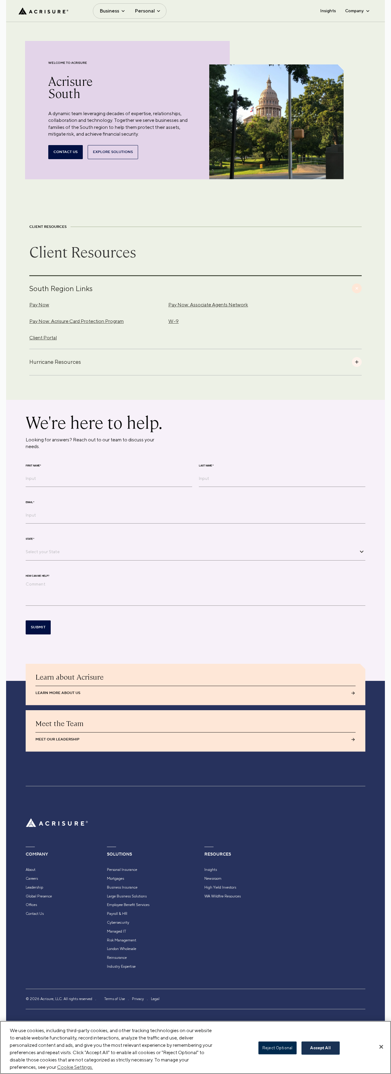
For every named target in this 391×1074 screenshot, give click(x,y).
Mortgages (115, 878)
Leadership (34, 887)
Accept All (320, 1048)
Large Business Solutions (127, 896)
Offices (31, 905)
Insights (328, 10)
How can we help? (37, 576)
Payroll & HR (117, 913)
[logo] (43, 11)
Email (30, 502)
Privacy (138, 999)
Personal (145, 11)
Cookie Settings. (75, 1067)
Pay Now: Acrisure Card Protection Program (76, 321)
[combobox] (191, 551)
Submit (38, 627)
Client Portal (43, 338)
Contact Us (35, 913)
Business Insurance (122, 887)
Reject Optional (277, 1048)
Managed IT (116, 931)
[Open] (361, 551)
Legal (155, 999)
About (30, 870)
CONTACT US (65, 152)
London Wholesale (121, 949)
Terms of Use (114, 999)
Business (109, 11)
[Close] (381, 1047)
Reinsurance (117, 957)
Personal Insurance (122, 870)
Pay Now (39, 305)
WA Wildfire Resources (222, 896)
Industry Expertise (121, 966)
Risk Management (121, 940)
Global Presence (39, 896)
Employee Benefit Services (128, 905)
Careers (32, 878)
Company (354, 10)
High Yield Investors (220, 887)
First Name (33, 465)
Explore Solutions (113, 152)
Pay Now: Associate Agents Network (208, 305)
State (30, 539)
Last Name (206, 465)
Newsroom (212, 878)
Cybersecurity (118, 922)
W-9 (173, 321)
